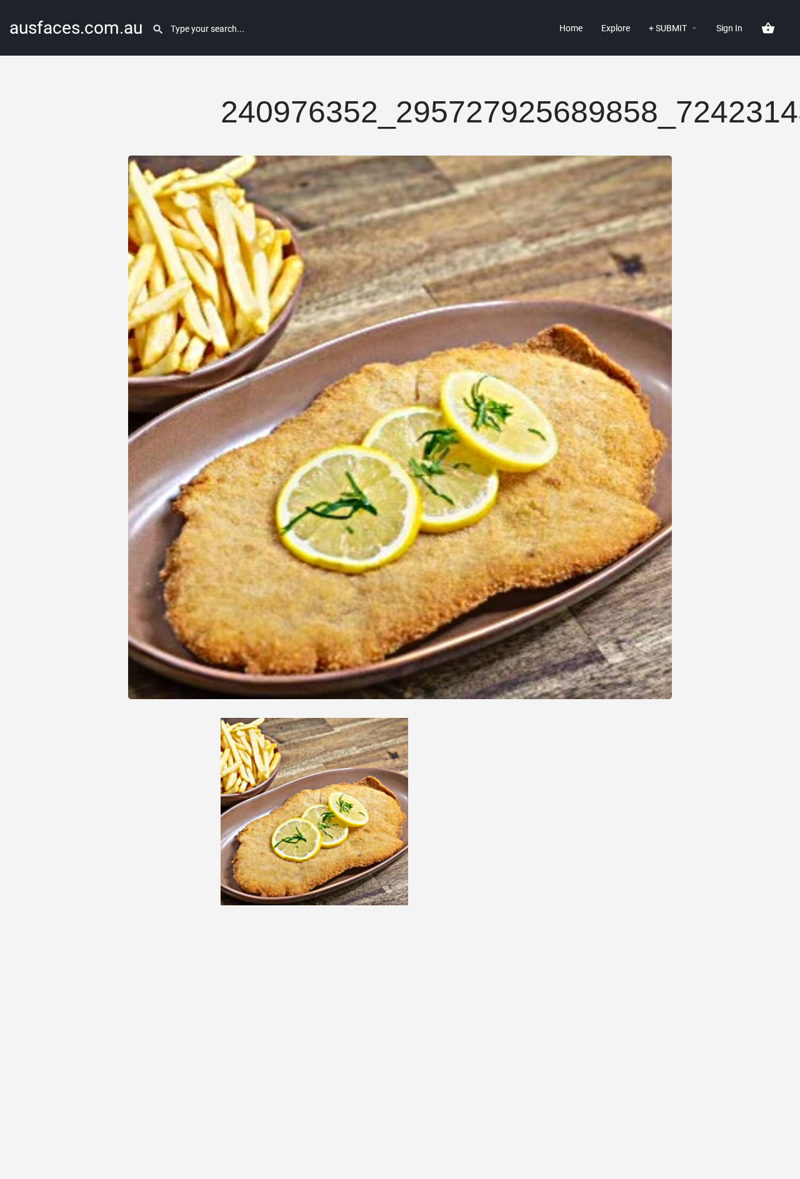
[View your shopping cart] (768, 28)
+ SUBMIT (668, 28)
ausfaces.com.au (75, 27)
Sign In (729, 28)
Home (570, 28)
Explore (615, 28)
